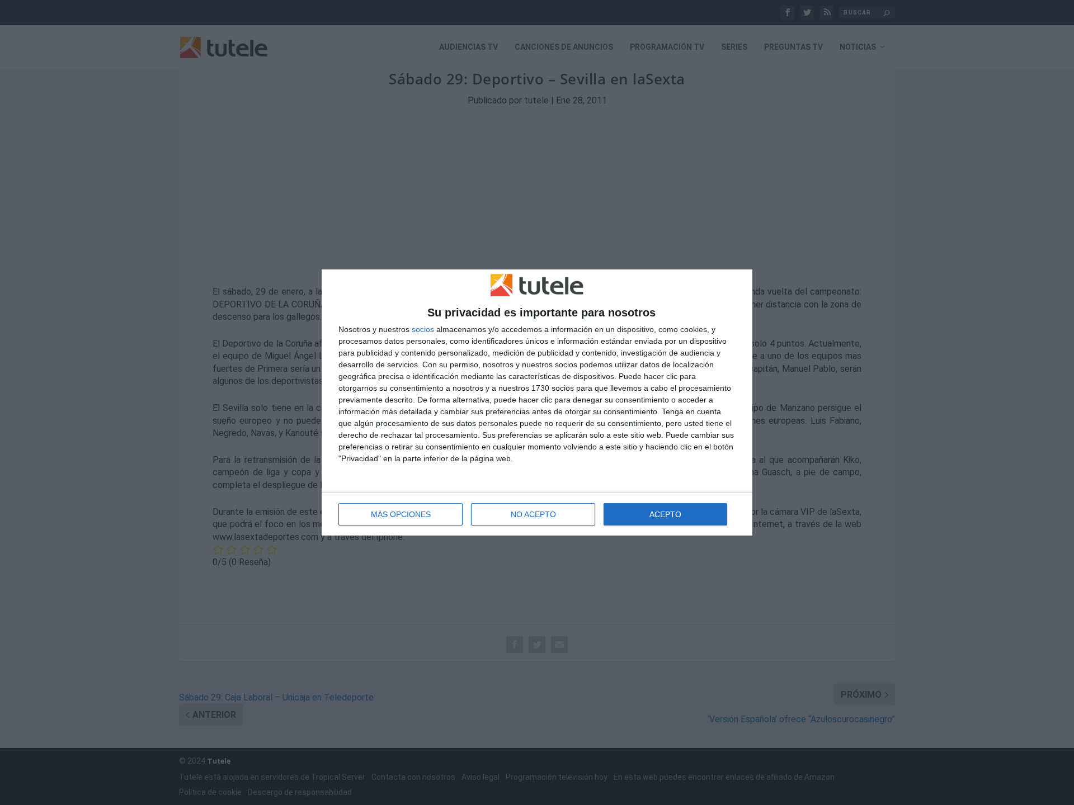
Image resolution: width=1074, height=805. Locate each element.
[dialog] (537, 402)
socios (423, 329)
